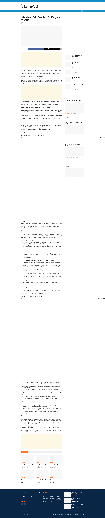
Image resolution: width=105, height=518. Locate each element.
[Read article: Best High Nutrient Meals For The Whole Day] (56, 459)
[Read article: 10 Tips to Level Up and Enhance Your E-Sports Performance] (56, 474)
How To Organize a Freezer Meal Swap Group (73, 122)
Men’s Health (52, 496)
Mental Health (60, 10)
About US (22, 0)
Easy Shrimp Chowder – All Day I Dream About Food (77, 71)
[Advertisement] (41, 59)
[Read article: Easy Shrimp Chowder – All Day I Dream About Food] (68, 72)
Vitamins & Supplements (38, 10)
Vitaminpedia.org (26, 514)
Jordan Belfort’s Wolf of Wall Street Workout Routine (27, 465)
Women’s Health (58, 501)
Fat (43, 496)
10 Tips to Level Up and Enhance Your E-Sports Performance (54, 481)
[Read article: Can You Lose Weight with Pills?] (68, 64)
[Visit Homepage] (29, 6)
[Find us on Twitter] (25, 504)
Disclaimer (26, 0)
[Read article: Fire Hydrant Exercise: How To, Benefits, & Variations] (74, 172)
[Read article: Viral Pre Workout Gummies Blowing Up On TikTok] (42, 459)
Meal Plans (52, 494)
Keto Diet (44, 499)
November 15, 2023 (25, 467)
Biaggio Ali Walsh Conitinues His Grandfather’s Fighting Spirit (27, 481)
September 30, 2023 (76, 113)
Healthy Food (28, 10)
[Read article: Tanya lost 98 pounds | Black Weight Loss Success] (68, 57)
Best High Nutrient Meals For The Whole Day (55, 465)
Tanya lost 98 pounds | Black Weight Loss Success (77, 56)
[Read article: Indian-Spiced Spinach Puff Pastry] (68, 79)
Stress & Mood (59, 494)
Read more (68, 117)
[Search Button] (83, 11)
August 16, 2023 (75, 157)
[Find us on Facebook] (22, 504)
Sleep (51, 501)
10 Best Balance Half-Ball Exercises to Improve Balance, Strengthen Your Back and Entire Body (74, 144)
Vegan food (58, 496)
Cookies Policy (42, 0)
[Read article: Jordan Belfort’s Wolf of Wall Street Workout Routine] (27, 459)
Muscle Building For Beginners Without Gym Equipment (42, 480)
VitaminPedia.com (28, 22)
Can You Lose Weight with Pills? (77, 63)
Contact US (46, 0)
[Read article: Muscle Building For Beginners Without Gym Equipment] (42, 474)
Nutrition (47, 10)
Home (22, 10)
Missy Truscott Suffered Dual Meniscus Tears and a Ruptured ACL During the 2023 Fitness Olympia (78, 86)
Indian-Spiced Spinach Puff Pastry (77, 78)
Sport (39, 22)
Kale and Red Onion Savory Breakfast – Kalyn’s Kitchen (74, 101)
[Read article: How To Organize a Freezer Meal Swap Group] (74, 129)
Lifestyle (53, 10)
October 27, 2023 (75, 135)
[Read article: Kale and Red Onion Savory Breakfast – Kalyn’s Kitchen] (74, 108)
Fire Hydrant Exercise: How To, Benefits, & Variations (74, 165)
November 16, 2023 (76, 57)
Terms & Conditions (36, 0)
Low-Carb (44, 503)
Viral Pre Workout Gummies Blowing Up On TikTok (41, 465)
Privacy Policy (31, 0)
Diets (44, 494)
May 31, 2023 (74, 177)
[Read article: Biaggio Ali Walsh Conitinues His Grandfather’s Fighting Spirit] (27, 474)
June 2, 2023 (35, 22)
